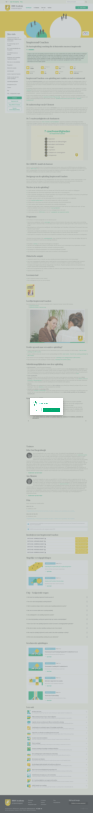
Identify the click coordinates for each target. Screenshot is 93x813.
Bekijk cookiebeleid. (44, 403)
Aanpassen (37, 410)
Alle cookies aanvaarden (53, 410)
